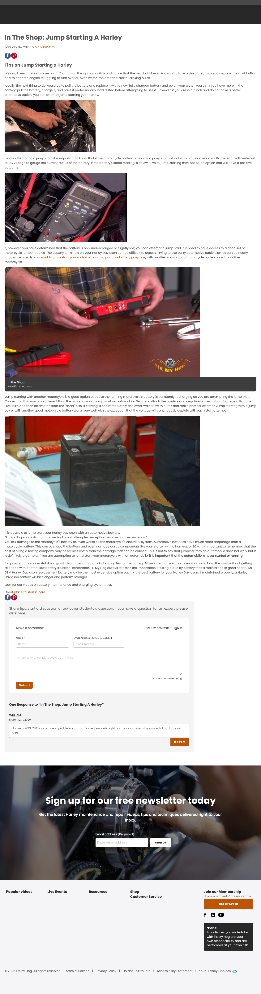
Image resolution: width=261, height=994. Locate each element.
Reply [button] (179, 742)
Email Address (93, 638)
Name (20, 638)
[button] (8, 56)
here (21, 613)
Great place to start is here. (25, 592)
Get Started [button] (228, 904)
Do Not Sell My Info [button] (137, 971)
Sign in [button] (177, 628)
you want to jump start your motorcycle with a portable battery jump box (89, 257)
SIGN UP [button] (161, 842)
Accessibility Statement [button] (175, 971)
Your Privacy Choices (215, 971)
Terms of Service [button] (76, 971)
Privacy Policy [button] (106, 971)
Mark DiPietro (44, 47)
